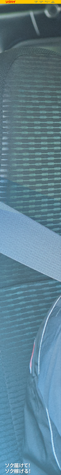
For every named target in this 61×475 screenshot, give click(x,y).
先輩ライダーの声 (47, 2)
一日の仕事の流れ (41, 2)
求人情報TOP (36, 2)
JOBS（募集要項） (53, 2)
